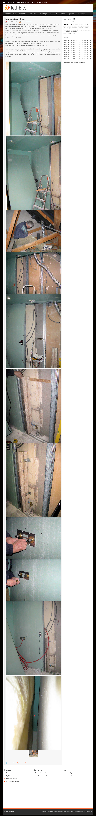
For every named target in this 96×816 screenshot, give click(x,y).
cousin (73, 27)
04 (76, 41)
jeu (88, 24)
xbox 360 (71, 33)
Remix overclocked (70, 776)
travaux (21, 763)
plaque (64, 26)
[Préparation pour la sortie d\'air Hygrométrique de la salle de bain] (33, 231)
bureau (81, 22)
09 (90, 43)
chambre (71, 26)
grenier (77, 22)
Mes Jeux (46, 2)
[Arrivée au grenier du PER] (33, 753)
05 (79, 46)
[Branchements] (33, 331)
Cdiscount (80, 30)
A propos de (11, 2)
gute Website (89, 811)
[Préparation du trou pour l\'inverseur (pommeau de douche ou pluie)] (33, 538)
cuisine (77, 27)
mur (87, 27)
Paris (70, 27)
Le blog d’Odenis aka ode (12, 781)
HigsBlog (11, 811)
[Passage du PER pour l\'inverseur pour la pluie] (33, 638)
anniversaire (75, 24)
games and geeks (69, 773)
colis (68, 26)
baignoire (88, 28)
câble (85, 24)
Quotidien (71, 14)
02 (71, 41)
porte (80, 27)
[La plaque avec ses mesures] (33, 173)
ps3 (75, 33)
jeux (51, 14)
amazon (79, 32)
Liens (57, 14)
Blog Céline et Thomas (12, 776)
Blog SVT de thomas (11, 778)
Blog (14, 14)
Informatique (43, 14)
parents (90, 26)
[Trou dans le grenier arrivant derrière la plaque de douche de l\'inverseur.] (33, 713)
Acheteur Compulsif (40, 773)
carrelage (69, 22)
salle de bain (15, 763)
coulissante (85, 26)
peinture (65, 28)
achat (84, 27)
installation (81, 24)
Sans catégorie (81, 14)
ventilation (25, 763)
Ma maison (24, 22)
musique (65, 33)
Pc (71, 30)
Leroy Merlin (75, 30)
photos (73, 28)
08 (87, 45)
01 (68, 41)
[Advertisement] (77, 76)
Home (4, 2)
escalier (83, 32)
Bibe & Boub (9, 773)
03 (74, 41)
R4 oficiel (77, 811)
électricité (85, 30)
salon (79, 28)
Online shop (66, 811)
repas (86, 32)
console (75, 26)
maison (70, 29)
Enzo (64, 27)
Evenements (34, 14)
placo (65, 22)
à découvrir (7, 14)
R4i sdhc (81, 811)
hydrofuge (80, 26)
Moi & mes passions (37, 2)
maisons (63, 14)
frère (73, 22)
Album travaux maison (23, 2)
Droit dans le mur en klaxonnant (43, 776)
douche (9, 763)
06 (82, 45)
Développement (23, 14)
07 (85, 45)
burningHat (82, 62)
